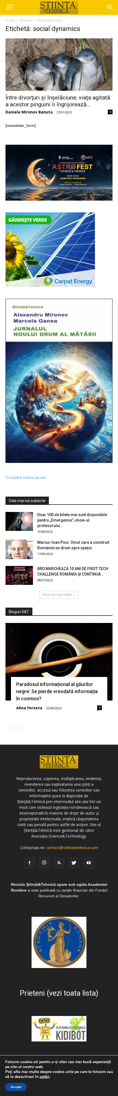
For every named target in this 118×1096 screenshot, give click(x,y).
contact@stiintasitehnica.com (72, 847)
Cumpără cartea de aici (25, 477)
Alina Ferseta (29, 707)
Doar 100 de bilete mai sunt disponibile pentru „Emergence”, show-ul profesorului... (72, 520)
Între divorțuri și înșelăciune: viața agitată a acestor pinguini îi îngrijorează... (57, 101)
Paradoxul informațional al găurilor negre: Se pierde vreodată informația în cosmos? (57, 691)
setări (44, 1076)
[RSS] (59, 863)
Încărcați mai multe (57, 594)
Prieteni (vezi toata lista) (59, 993)
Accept (16, 1087)
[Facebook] (29, 863)
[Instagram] (44, 863)
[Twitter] (73, 863)
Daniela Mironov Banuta (29, 112)
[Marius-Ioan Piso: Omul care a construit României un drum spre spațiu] (19, 549)
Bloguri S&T (19, 612)
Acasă (10, 20)
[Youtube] (88, 863)
